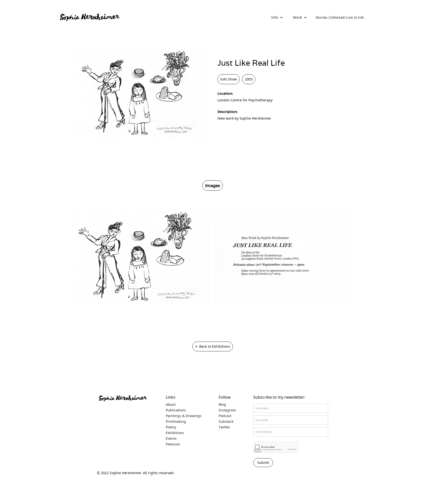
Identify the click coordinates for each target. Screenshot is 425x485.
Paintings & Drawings (183, 416)
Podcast (225, 416)
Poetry (171, 427)
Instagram (227, 410)
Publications (176, 410)
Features (173, 444)
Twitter (224, 427)
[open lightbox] (141, 256)
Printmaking (176, 421)
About (171, 404)
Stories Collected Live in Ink (340, 17)
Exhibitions (175, 433)
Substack (226, 421)
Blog (222, 404)
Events (171, 438)
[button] (277, 17)
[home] (89, 17)
